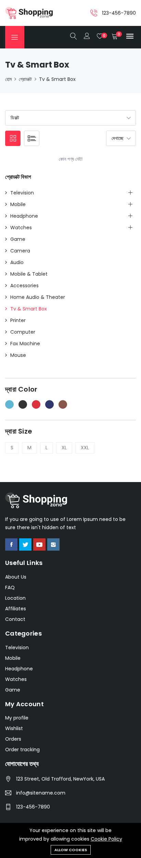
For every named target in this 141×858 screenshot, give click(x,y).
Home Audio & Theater (37, 297)
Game (17, 239)
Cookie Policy (106, 838)
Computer (22, 332)
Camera (20, 250)
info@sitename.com (40, 792)
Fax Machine (25, 343)
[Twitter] (25, 544)
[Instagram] (53, 544)
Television (22, 192)
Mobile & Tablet (29, 274)
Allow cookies (70, 850)
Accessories (24, 285)
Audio (17, 262)
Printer (18, 320)
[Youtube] (39, 544)
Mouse (18, 355)
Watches (21, 227)
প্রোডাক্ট (25, 79)
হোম (8, 79)
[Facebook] (11, 544)
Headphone (24, 216)
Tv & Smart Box (57, 79)
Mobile (18, 204)
